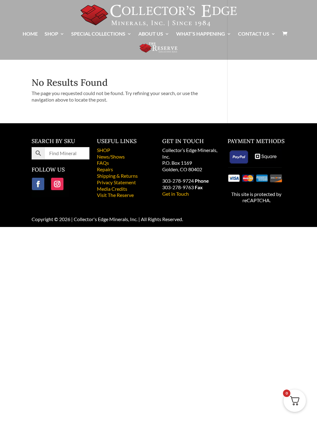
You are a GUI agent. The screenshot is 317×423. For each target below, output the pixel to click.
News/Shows (111, 156)
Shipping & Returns (117, 176)
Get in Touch (175, 194)
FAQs (103, 163)
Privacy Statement (116, 182)
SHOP (103, 150)
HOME (30, 34)
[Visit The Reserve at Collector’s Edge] (158, 50)
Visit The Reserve (115, 195)
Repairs (105, 169)
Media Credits (112, 189)
